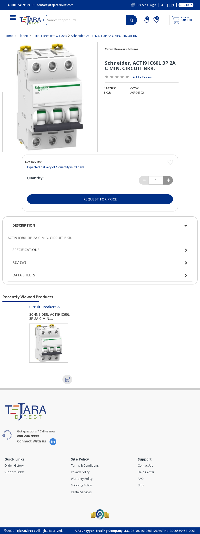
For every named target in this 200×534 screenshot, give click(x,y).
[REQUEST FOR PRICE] (67, 379)
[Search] (131, 20)
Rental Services (81, 492)
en (171, 5)
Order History (14, 465)
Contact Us (145, 465)
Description (23, 225)
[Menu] (13, 17)
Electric (23, 36)
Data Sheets (23, 275)
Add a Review (142, 77)
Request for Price (100, 199)
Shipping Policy (81, 485)
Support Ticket (14, 472)
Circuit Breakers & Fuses (50, 36)
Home (9, 36)
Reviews (19, 262)
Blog (141, 485)
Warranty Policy (81, 479)
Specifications (26, 249)
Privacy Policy (80, 472)
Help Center (146, 472)
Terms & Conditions (85, 465)
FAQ (141, 479)
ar (163, 5)
